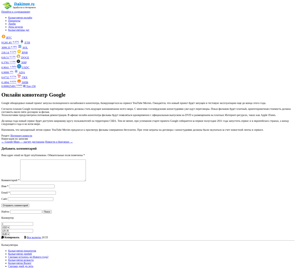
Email (5, 192)
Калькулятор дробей (20, 253)
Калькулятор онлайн (20, 17)
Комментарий (10, 180)
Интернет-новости (21, 135)
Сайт (4, 198)
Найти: (5, 211)
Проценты (14, 20)
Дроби (12, 23)
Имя (4, 186)
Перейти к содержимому (15, 11)
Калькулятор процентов (22, 250)
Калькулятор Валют (19, 263)
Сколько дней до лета (20, 266)
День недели (15, 26)
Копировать (11, 237)
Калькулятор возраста (21, 260)
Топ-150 (31, 86)
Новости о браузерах (59, 141)
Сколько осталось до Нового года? (28, 256)
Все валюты (34, 237)
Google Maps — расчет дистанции (23, 141)
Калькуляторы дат (18, 29)
